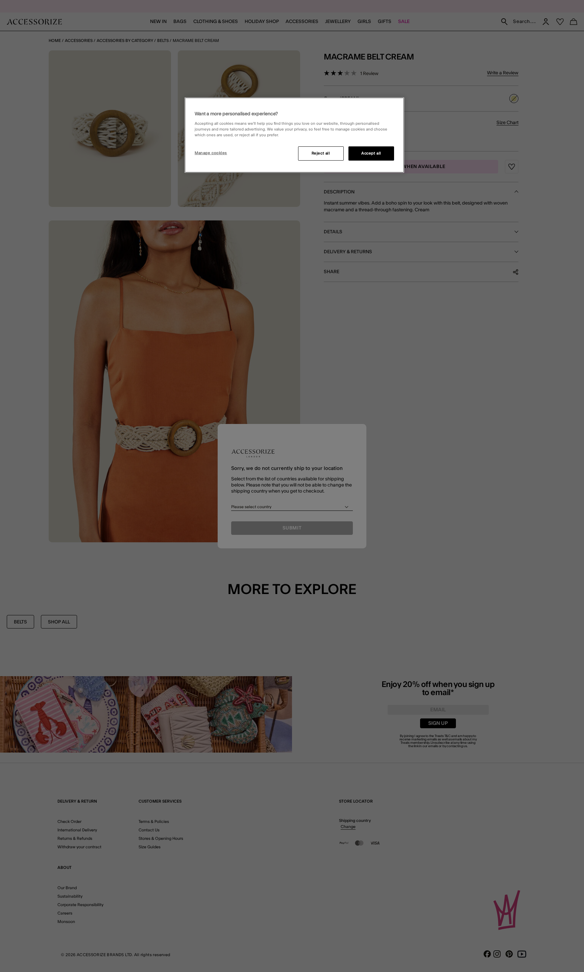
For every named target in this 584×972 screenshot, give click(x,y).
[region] (294, 135)
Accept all (371, 153)
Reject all (321, 153)
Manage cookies (211, 153)
